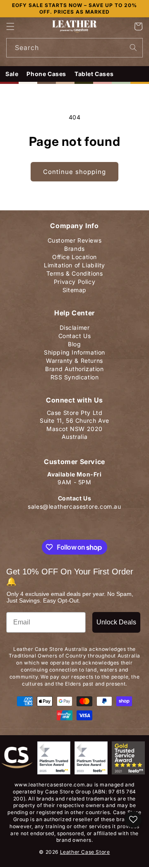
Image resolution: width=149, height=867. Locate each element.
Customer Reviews (75, 239)
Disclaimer (75, 326)
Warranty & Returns (74, 359)
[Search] (133, 47)
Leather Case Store (85, 852)
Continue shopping (74, 172)
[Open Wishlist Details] (133, 819)
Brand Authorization (74, 367)
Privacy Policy (74, 280)
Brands (74, 247)
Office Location (74, 255)
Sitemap (74, 288)
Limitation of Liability (74, 263)
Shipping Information (74, 351)
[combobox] (74, 47)
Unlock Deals (116, 622)
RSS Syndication (74, 375)
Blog (74, 342)
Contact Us (74, 334)
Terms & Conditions (74, 272)
